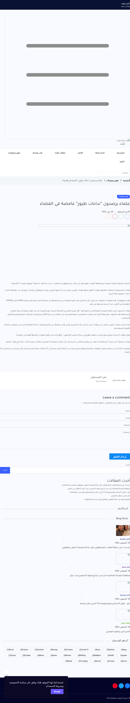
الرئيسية (120, 153)
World (68, 661)
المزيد (122, 162)
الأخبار (80, 153)
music (54, 655)
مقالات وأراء (60, 153)
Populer (26, 655)
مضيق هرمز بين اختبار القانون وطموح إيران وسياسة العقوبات (107, 499)
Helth (111, 655)
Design (54, 649)
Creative (68, 649)
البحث (128, 465)
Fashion (39, 649)
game (123, 655)
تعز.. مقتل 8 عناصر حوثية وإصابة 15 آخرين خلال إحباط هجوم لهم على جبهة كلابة (100, 492)
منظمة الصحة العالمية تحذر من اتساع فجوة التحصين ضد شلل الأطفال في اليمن (99, 489)
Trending (83, 661)
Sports (12, 655)
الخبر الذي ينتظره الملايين (120, 496)
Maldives (96, 655)
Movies (67, 655)
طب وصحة (37, 153)
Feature (24, 649)
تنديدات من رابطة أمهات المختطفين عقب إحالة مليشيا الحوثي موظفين (96, 547)
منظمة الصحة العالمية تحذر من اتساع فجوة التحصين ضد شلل (100, 576)
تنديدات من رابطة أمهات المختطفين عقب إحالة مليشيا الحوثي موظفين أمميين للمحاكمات (96, 485)
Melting (82, 655)
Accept (57, 691)
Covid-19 (83, 649)
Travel (110, 661)
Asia (97, 649)
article (111, 649)
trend (97, 661)
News (40, 655)
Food (10, 649)
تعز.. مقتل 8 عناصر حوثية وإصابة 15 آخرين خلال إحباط (105, 604)
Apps (124, 649)
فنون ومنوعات (14, 153)
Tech (124, 661)
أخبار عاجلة (99, 153)
